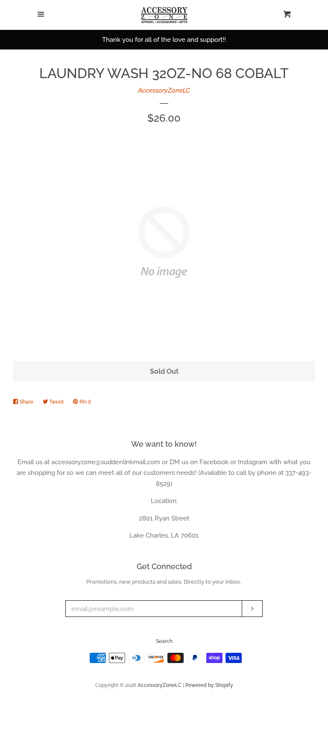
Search (164, 641)
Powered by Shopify (209, 685)
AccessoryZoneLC (164, 90)
